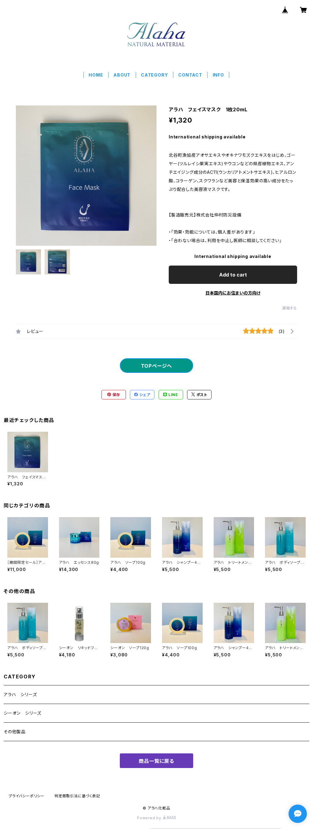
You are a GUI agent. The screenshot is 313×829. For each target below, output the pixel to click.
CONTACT (190, 74)
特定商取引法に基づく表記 (77, 796)
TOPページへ (156, 366)
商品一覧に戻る (156, 761)
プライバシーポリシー (27, 796)
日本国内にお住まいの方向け (232, 292)
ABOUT (122, 74)
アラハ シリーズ (20, 694)
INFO (218, 74)
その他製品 (15, 731)
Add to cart (233, 275)
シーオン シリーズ (22, 713)
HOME (96, 74)
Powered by (150, 818)
